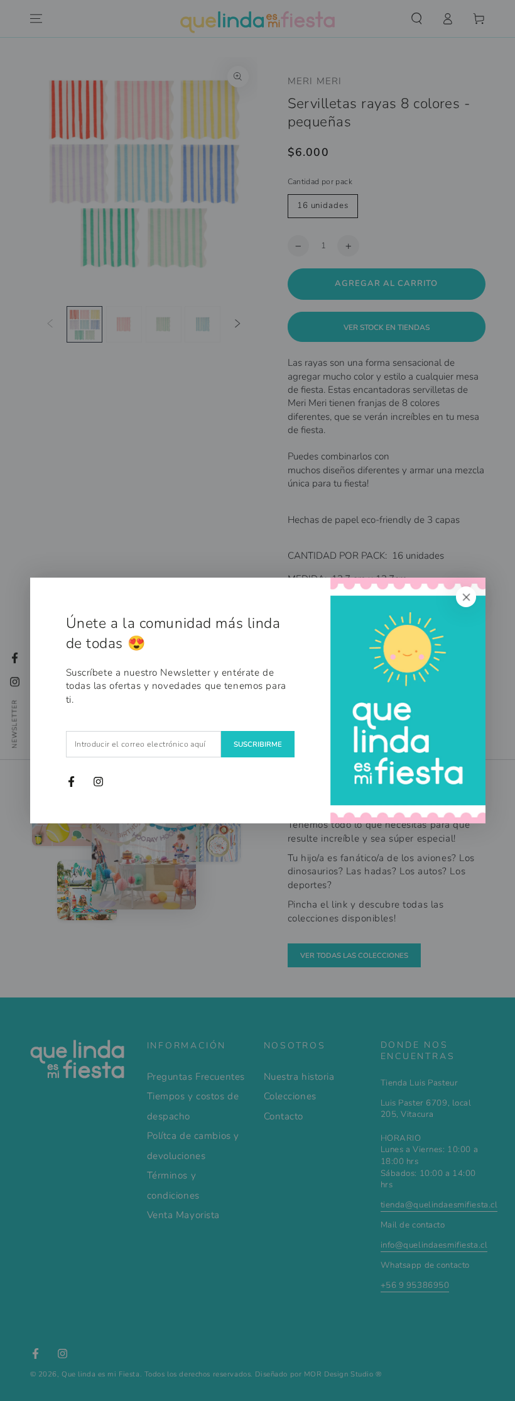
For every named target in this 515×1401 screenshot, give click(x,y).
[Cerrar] (466, 597)
